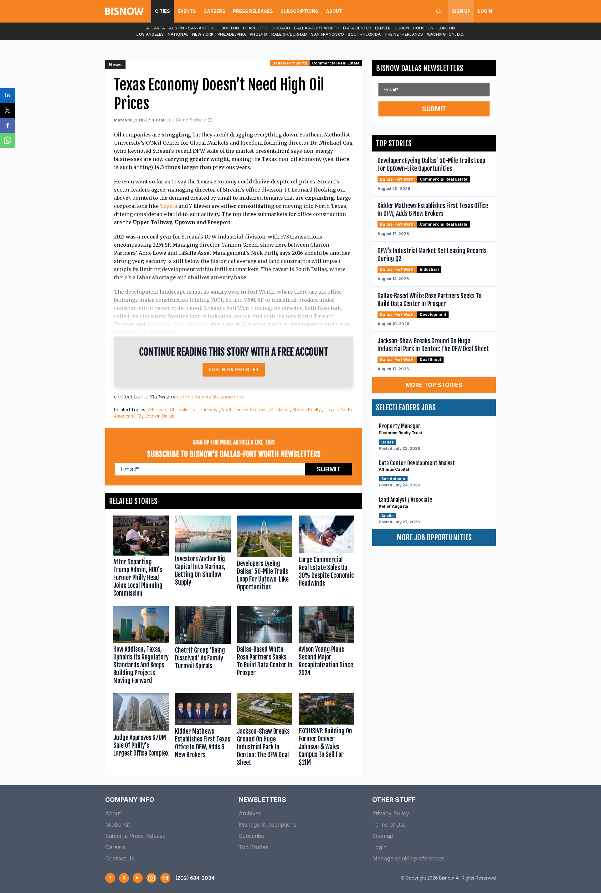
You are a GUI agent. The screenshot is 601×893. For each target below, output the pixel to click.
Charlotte (255, 28)
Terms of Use (389, 824)
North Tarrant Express (243, 409)
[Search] (438, 11)
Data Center (357, 28)
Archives (250, 813)
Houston (423, 28)
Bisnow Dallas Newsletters (419, 68)
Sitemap (382, 836)
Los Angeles (150, 34)
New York (202, 34)
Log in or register (234, 369)
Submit (328, 469)
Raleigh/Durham (289, 34)
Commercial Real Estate (336, 63)
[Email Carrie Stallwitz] (210, 120)
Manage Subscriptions (267, 824)
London (446, 28)
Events (186, 11)
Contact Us (119, 858)
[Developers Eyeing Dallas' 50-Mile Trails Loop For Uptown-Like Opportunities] (264, 557)
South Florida (364, 34)
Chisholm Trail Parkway (177, 324)
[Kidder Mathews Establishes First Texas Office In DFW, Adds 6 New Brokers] (203, 731)
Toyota (168, 206)
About (334, 11)
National (178, 34)
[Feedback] (165, 878)
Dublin (402, 28)
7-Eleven (156, 409)
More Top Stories (434, 385)
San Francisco (327, 34)
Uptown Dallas (159, 415)
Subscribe (251, 836)
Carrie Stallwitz (191, 119)
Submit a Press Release (135, 836)
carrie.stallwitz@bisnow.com (210, 396)
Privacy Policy (390, 813)
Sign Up (461, 11)
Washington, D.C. (446, 34)
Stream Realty (306, 409)
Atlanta (155, 28)
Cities (162, 11)
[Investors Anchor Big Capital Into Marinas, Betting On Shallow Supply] (203, 557)
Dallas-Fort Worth (316, 28)
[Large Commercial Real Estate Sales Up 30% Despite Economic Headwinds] (326, 557)
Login (485, 11)
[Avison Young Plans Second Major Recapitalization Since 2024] (326, 646)
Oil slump (279, 409)
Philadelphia (232, 34)
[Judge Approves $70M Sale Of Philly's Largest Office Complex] (141, 731)
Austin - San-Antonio (193, 28)
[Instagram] (151, 878)
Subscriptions (299, 11)
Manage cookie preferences (408, 858)
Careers (214, 11)
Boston (230, 28)
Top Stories (253, 847)
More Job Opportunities (434, 537)
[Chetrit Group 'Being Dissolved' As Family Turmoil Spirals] (203, 646)
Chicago (280, 28)
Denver (383, 28)
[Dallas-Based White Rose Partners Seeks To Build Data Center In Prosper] (264, 646)
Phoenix (259, 34)
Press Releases (253, 11)
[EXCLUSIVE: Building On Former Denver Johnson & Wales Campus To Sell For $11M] (326, 731)
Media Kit (117, 824)
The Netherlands (403, 34)
